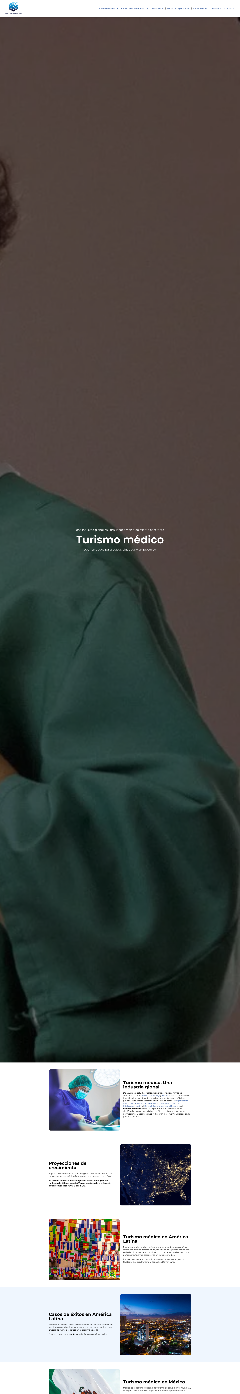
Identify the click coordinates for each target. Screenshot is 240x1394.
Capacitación (200, 8)
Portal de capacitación (178, 8)
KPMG (165, 1095)
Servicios (156, 8)
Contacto (229, 8)
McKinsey (155, 1095)
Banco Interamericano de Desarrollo (162, 1106)
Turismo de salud (106, 8)
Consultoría (216, 8)
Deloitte (145, 1095)
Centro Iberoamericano (133, 8)
